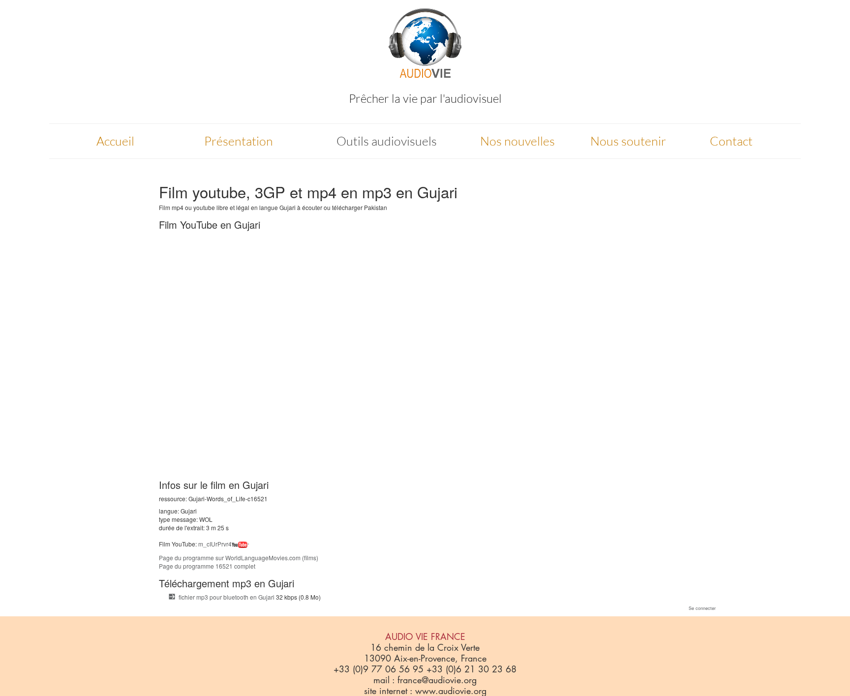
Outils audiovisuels (386, 141)
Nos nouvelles (517, 141)
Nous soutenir (628, 141)
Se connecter (702, 608)
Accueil (115, 141)
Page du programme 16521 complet (207, 566)
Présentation (238, 141)
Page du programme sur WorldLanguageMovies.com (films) (238, 557)
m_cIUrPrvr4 (215, 544)
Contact (731, 141)
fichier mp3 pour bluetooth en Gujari (226, 597)
